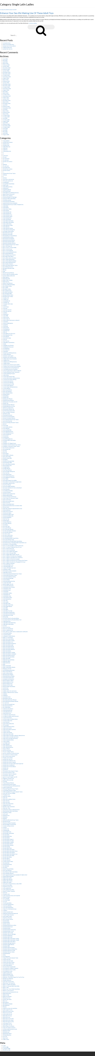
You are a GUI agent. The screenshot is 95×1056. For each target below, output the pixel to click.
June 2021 (5, 59)
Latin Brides (5, 591)
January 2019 (6, 82)
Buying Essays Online (8, 296)
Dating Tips (5, 403)
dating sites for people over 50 (10, 401)
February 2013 (6, 112)
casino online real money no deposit (11, 320)
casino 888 (5, 315)
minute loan (5, 688)
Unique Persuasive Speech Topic (10, 957)
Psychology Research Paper (9, 790)
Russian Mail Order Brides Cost (10, 854)
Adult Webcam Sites (7, 186)
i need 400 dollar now (8, 566)
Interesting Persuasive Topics (10, 575)
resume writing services (8, 826)
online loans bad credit (8, 734)
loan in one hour (6, 627)
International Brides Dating (9, 576)
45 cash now (6, 166)
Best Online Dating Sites (8, 259)
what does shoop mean (8, 981)
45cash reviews (6, 170)
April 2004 (5, 122)
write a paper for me (7, 1009)
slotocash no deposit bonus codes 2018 (12, 883)
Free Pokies (5, 479)
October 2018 (6, 87)
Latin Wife (5, 608)
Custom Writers (6, 388)
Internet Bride (6, 579)
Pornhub (5, 781)
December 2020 (6, 68)
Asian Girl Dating (7, 219)
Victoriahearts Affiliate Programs (10, 968)
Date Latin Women (7, 391)
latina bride (5, 616)
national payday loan (7, 710)
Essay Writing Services (8, 433)
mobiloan (5, 694)
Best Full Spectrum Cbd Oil (9, 255)
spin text (5, 892)
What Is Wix (6, 987)
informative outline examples (9, 570)
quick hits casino (7, 796)
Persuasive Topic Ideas (8, 775)
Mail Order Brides (7, 651)
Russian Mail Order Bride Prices (10, 851)
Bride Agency (6, 277)
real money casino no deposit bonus (11, 809)
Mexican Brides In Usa (8, 682)
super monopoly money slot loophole (11, 895)
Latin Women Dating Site (9, 612)
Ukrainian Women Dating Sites (10, 949)
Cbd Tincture (6, 341)
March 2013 (5, 111)
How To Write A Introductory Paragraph (12, 556)
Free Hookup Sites (7, 474)
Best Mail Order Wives (8, 256)
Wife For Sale (6, 995)
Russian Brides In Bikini (8, 842)
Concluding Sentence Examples (10, 369)
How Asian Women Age (8, 539)
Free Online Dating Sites (8, 476)
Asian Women (6, 226)
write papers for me (7, 1024)
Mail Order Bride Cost (8, 642)
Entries (5, 1047)
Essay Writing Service (8, 431)
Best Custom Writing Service (9, 252)
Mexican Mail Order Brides (9, 686)
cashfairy (5, 312)
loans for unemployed (8, 628)
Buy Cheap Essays (7, 290)
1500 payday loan (7, 151)
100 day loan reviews (8, 142)
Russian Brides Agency (8, 839)
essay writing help (7, 430)
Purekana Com (6, 794)
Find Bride (5, 459)
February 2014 (6, 106)
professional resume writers (9, 784)
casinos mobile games (8, 323)
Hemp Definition (7, 510)
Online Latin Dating (7, 732)
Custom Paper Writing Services (10, 387)
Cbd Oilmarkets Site (7, 335)
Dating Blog (5, 395)
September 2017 (7, 96)
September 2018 (7, 88)
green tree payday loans (8, 44)
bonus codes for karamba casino (10, 274)
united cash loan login (8, 960)
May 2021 (5, 60)
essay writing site (7, 434)
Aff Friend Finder (7, 191)
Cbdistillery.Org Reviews (8, 342)
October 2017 (6, 94)
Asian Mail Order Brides (8, 222)
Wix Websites (6, 1005)
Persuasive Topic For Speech (9, 774)
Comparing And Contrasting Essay (11, 367)
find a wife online (7, 456)
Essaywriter (5, 436)
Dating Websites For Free (9, 406)
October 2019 (6, 75)
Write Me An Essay (7, 1015)
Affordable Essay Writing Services (11, 192)
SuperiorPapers (6, 897)
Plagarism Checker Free (8, 778)
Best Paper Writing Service (9, 262)
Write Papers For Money (8, 1026)
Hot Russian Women (7, 532)
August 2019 (6, 78)
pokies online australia (8, 780)
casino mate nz (6, 318)
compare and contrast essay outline (11, 364)
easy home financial (7, 421)
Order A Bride (6, 741)
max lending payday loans (9, 670)
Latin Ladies (5, 602)
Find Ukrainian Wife (7, 462)
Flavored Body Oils (7, 465)
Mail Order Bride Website (9, 649)
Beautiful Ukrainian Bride (8, 241)
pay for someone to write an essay (11, 753)
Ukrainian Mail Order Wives (9, 941)
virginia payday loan (7, 47)
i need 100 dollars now (8, 565)
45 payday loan (6, 167)
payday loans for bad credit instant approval (13, 763)
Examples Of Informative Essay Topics (12, 444)
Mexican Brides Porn (7, 683)
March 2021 (5, 63)
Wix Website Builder (7, 1003)
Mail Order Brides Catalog (9, 652)
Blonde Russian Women (8, 272)
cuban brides (6, 375)
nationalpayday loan (7, 711)
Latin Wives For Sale (7, 610)
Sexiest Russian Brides (8, 869)
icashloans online (7, 569)
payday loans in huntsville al (9, 46)
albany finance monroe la (8, 194)
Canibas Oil (5, 299)
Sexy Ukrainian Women (8, 873)
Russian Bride (6, 834)
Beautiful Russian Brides (8, 238)
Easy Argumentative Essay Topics (11, 419)
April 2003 (5, 128)
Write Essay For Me (7, 1012)
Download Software (7, 415)
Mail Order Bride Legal (8, 645)
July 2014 (5, 105)
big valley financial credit (8, 268)
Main (4, 664)
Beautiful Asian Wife (7, 234)
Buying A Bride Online (8, 295)
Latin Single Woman (7, 606)
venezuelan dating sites (8, 963)
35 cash (5, 157)
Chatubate (5, 351)
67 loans (5, 177)
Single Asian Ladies (7, 877)
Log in (4, 1045)
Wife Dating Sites (7, 993)
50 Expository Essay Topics (9, 173)
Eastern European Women (9, 418)
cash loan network (7, 309)
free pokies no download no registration (12, 481)
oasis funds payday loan (8, 723)
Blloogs (4, 269)
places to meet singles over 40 (10, 777)
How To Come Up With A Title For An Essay (13, 545)
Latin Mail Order (6, 603)
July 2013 (5, 109)
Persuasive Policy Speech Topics (10, 771)
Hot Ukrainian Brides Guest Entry (10, 538)
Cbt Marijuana (6, 348)
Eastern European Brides (8, 416)
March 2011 (5, 113)
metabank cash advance (8, 679)
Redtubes (5, 817)
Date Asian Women (7, 390)
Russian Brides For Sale (8, 840)
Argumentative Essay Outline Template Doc (13, 204)
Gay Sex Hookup (7, 492)
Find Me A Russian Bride (8, 461)
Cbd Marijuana (6, 329)
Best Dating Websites (8, 253)
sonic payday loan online (8, 889)
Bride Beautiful (6, 278)
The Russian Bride (7, 903)
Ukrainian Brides (6, 928)
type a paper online (7, 916)
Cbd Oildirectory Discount (9, 333)
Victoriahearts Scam (7, 971)
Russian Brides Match (8, 843)
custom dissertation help (9, 376)
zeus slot (5, 1036)
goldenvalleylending (7, 495)
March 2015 (5, 102)
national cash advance (8, 708)
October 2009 (6, 116)
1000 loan (5, 148)
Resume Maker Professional (9, 824)
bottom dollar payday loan (9, 275)
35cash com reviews (7, 161)
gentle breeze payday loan (9, 493)
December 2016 (6, 100)
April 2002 (5, 133)
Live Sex (5, 625)
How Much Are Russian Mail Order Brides (12, 541)
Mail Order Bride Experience (9, 643)
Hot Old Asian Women (8, 529)
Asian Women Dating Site (9, 229)
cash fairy (5, 308)
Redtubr (5, 818)
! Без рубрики (6, 140)
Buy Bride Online (7, 289)
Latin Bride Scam (7, 590)
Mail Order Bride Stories (8, 648)
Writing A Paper (6, 1030)
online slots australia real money (10, 738)
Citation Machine (7, 354)
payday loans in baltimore (9, 765)
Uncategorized (6, 956)
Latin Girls (5, 600)
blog (4, 271)
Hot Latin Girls (6, 526)
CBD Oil (5, 332)
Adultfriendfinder (7, 189)
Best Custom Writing (8, 250)
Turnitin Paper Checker (8, 914)
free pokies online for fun (9, 483)
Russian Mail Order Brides (9, 852)
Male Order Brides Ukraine (9, 667)
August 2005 (6, 121)
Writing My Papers (7, 1033)
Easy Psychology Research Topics (11, 422)
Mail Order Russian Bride (8, 656)
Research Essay (6, 821)
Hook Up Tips (6, 519)
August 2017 (6, 97)
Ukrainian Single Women (8, 944)
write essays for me (7, 1014)
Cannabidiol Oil (6, 301)
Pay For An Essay (7, 750)
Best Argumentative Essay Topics (11, 244)
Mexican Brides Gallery (8, 680)
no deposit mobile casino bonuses (11, 716)
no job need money (7, 717)
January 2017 (6, 99)
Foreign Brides (6, 467)
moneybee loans (7, 43)
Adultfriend (5, 188)
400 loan (5, 164)
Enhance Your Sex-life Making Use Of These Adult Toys (27, 13)
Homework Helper (7, 513)
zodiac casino (6, 1039)
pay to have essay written (9, 756)
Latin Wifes (5, 609)
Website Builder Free (8, 974)
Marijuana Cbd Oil (7, 668)
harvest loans (6, 507)
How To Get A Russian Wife (9, 553)
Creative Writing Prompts (9, 373)
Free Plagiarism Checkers (9, 477)
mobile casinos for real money (10, 691)
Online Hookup (6, 731)
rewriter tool (6, 828)
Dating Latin (6, 397)
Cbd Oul (5, 339)
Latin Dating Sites (7, 599)
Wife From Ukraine (7, 996)
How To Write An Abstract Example (11, 559)
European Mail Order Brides (9, 440)
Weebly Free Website (8, 978)
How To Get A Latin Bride (9, 550)
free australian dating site (9, 471)
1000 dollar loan (6, 146)
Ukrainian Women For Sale (9, 950)
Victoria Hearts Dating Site (9, 966)
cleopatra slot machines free (9, 357)
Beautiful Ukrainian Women (9, 243)
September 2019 (7, 76)
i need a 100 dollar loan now (9, 567)
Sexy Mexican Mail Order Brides (10, 871)
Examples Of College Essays (9, 443)
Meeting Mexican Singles (9, 676)
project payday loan (7, 787)
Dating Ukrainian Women (8, 404)
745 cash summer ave (8, 180)
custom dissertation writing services (11, 378)
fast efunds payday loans (8, 447)
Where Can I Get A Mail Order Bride (11, 989)
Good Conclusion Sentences (9, 496)
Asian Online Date (7, 223)
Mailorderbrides (6, 662)
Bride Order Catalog (7, 280)
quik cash (5, 797)
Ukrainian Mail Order (7, 937)
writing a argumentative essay (10, 1029)
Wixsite (5, 1006)
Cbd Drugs (5, 326)
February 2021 (6, 65)
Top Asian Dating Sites (8, 904)
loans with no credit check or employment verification (15, 631)
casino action (6, 317)
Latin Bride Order (7, 588)
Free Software (6, 489)
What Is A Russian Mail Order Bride (11, 986)
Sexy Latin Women (7, 870)
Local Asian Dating (7, 633)
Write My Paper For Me (8, 1021)
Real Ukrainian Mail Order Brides (10, 811)
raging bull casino (7, 805)
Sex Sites (5, 867)
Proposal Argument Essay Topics (10, 788)
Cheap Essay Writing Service (9, 352)
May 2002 (5, 131)
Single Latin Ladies (7, 882)
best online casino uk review (9, 258)
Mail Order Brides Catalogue (9, 653)
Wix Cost (5, 1001)
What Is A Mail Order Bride (9, 984)
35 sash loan (6, 160)
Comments (6, 1048)
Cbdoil (4, 344)
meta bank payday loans (8, 677)
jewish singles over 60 (8, 584)
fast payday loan (6, 449)
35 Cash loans (6, 158)
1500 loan (5, 149)
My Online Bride (6, 707)
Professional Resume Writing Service (11, 785)
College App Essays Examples (10, 358)
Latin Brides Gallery (7, 593)
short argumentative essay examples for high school (15, 874)
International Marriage (8, 578)
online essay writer (7, 728)
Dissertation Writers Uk (8, 409)
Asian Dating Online (7, 216)
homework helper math (8, 514)
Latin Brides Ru (6, 594)
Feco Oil (5, 452)
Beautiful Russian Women (9, 240)
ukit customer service (8, 919)
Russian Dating (6, 846)
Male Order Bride (7, 665)
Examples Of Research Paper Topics (11, 446)
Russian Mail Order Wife (8, 855)
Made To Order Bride (8, 637)
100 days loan (6, 145)
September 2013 (7, 108)
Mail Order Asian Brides (8, 639)
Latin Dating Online (7, 597)
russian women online (8, 861)
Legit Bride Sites (7, 621)
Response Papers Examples (9, 823)
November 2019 (6, 73)
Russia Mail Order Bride (8, 833)
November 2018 (6, 85)
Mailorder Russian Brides (8, 659)
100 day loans (6, 143)
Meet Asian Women (7, 671)
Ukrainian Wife (6, 946)
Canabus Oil (6, 298)
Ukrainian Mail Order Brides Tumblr (11, 940)
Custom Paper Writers (8, 385)
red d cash (5, 814)
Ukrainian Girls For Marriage (9, 934)
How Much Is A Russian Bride (10, 544)
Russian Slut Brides (7, 857)
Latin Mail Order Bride (8, 605)
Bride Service (6, 281)
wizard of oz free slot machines (10, 1008)
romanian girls (6, 830)
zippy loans (5, 1038)
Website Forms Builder (8, 975)
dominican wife (6, 413)
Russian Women (6, 860)
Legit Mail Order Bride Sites (9, 622)
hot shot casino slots (8, 535)
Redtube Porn (6, 815)
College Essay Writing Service (10, 361)
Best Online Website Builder (9, 261)
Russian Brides (6, 837)
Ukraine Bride (6, 920)
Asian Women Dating (8, 228)
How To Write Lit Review (9, 563)
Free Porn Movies (7, 484)
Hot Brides (5, 524)
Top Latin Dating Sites (8, 907)
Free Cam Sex (6, 473)
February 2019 (6, 81)
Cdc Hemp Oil (6, 349)
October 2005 (6, 119)
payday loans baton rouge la (9, 762)
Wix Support (6, 1002)
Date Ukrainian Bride (7, 392)
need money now (7, 713)
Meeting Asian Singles (8, 674)
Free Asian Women (7, 470)
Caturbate (5, 324)
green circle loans (7, 499)
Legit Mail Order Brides (8, 624)
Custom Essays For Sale (8, 384)
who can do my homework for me (10, 992)
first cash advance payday (9, 464)
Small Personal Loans (8, 886)
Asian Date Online (7, 209)
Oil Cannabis (6, 725)
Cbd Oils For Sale (7, 338)
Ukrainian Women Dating (8, 947)
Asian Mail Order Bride (8, 220)
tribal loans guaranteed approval (10, 913)
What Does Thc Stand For (9, 983)
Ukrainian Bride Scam (8, 926)
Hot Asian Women (7, 523)
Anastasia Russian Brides (9, 201)
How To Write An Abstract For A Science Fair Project (15, 560)
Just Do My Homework (8, 585)
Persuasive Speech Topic (9, 772)
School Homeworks (7, 864)
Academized (6, 182)
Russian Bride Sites (7, 836)
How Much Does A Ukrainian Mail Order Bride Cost (14, 542)
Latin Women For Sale (8, 615)
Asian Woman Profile (8, 225)
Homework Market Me (8, 516)
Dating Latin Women (7, 398)
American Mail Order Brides (9, 198)
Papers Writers (6, 748)
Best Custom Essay (7, 249)
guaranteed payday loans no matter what (12, 505)
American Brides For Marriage (10, 197)
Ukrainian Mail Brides (8, 935)
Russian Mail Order (7, 848)
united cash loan (7, 959)
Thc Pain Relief (6, 900)
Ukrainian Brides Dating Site (9, 929)
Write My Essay (6, 1017)
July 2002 (5, 130)
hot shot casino (6, 533)
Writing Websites (7, 1035)
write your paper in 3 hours (9, 1027)
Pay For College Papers (8, 751)
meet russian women (8, 673)
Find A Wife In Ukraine (8, 455)
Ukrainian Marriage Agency (9, 943)
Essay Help (5, 425)
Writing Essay (6, 1032)
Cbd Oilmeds (6, 336)
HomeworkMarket (7, 517)
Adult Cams (5, 185)
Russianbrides (6, 863)
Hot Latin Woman (7, 527)
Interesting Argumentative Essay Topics (12, 573)
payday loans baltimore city (9, 760)
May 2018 (5, 91)
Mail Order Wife (6, 658)
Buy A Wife (5, 287)
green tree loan (6, 502)
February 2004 (6, 124)
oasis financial (6, 722)
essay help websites (7, 427)
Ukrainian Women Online (8, 952)
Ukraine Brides (6, 922)
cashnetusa (5, 314)
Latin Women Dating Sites (9, 613)
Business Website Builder (9, 284)
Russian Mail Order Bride (8, 849)
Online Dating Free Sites (8, 726)
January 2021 (6, 66)
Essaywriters (6, 437)
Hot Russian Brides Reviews (9, 530)
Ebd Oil (4, 424)
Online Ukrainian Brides (8, 740)
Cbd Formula (6, 327)
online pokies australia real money (10, 737)
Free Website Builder (8, 490)
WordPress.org (6, 1050)
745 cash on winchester (8, 179)
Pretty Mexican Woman (8, 783)
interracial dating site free (9, 581)
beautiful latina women (8, 237)
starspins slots (6, 894)
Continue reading (33, 23)
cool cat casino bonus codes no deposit (12, 370)
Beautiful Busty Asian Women (10, 235)
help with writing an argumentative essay (12, 508)
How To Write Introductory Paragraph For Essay (14, 562)
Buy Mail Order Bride (8, 292)
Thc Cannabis (6, 898)
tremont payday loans (8, 912)
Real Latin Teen (6, 808)
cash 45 (5, 305)
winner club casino (7, 999)
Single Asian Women (7, 879)
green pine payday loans (8, 501)
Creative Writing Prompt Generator (11, 372)
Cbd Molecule (6, 330)
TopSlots (5, 910)
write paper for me (7, 1023)
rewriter (5, 827)
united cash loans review (8, 962)
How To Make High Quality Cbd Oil (11, 554)
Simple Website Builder (8, 876)
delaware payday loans (8, 407)
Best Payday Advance (8, 263)
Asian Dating (6, 210)
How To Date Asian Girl (8, 548)
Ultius (4, 955)
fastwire (5, 450)
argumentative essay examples (10, 203)
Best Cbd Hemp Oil (7, 246)
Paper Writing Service (8, 747)
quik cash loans (6, 802)
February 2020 (6, 69)
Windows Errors (6, 998)
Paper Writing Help (7, 745)
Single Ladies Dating (7, 880)
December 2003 (6, 125)
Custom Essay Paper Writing (9, 379)
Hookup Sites (6, 520)
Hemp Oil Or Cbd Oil (7, 511)
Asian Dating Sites (7, 218)
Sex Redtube (6, 866)
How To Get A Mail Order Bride (10, 551)
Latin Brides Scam (7, 596)
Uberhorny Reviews (7, 917)
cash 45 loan (6, 306)
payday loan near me (7, 49)
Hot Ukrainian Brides (7, 536)
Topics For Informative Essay (9, 909)
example (5, 441)
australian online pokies (8, 231)
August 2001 (6, 134)
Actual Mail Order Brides (8, 183)
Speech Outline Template (9, 891)
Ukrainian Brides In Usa (8, 931)
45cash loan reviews (7, 169)
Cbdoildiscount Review (8, 345)
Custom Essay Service (8, 381)
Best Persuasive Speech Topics (10, 265)
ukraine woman (6, 923)
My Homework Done (7, 705)
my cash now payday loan (9, 704)
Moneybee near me (7, 698)
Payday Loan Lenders (8, 757)
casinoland (5, 321)
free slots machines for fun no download (12, 487)
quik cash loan (6, 800)
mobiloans (5, 695)
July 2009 (5, 118)
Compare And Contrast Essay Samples (12, 366)
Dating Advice (6, 394)
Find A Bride (6, 453)
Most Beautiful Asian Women (10, 699)
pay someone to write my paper (10, 754)
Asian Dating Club (7, 212)
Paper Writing (6, 744)
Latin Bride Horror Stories (9, 587)
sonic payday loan (7, 888)
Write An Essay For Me (8, 1011)
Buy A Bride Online (7, 286)
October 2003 (6, 127)
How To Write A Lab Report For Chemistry (13, 557)
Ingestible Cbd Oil (7, 572)
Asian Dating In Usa (7, 215)
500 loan (5, 175)
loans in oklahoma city (8, 630)
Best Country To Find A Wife (9, 247)
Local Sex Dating (7, 634)
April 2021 (5, 62)
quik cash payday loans (8, 803)
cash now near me (7, 311)
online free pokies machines (9, 729)
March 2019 (5, 79)
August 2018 (6, 90)
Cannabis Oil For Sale (8, 304)
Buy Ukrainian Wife (7, 293)
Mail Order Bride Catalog (8, 640)
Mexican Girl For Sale (8, 685)
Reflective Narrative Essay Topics (11, 820)
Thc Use (5, 901)
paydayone (5, 769)
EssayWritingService (8, 438)
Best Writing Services (8, 266)
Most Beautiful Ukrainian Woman (10, 701)
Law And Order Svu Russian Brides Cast (12, 619)
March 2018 (5, 93)
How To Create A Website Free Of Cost (12, 547)
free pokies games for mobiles (10, 480)
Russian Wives (6, 858)
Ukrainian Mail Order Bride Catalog (11, 938)
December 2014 (6, 103)
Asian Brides (6, 207)
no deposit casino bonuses (9, 714)
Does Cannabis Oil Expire (9, 412)
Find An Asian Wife (7, 458)
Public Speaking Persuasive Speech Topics (13, 791)
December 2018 (6, 84)
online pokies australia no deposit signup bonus (14, 735)
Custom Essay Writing (8, 382)
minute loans (6, 689)
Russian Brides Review (8, 845)
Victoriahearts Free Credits (9, 969)
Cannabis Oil (6, 302)
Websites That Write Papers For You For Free (13, 977)
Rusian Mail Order (7, 831)
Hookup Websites (7, 522)
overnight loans (6, 742)
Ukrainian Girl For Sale (8, 932)
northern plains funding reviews (10, 719)
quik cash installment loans (9, 799)
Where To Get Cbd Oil (8, 990)
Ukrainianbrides (6, 953)
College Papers (6, 363)
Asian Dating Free (7, 213)
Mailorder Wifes (6, 661)
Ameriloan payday (7, 200)
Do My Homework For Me (9, 410)
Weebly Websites (7, 980)
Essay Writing (6, 428)
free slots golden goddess (9, 486)
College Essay (6, 360)
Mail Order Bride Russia (8, 646)
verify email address (7, 965)
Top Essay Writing (7, 906)
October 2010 (6, 115)
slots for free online (7, 885)
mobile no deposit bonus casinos (10, 692)
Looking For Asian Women (9, 636)
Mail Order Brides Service (9, 655)
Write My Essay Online (8, 1020)
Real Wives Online (7, 812)
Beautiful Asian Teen (8, 232)
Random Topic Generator (9, 806)
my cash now (6, 702)
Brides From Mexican (8, 283)
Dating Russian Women (8, 400)
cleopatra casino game (8, 355)
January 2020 (6, 70)
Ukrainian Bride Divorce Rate (9, 925)
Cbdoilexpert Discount (8, 347)
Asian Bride (5, 206)
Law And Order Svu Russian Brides (11, 618)
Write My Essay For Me (8, 1018)
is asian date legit (7, 582)
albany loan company (7, 195)
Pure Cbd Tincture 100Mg (9, 793)
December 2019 (6, 72)
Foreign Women (6, 468)
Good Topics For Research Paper (10, 498)
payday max (5, 768)
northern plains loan (7, 720)
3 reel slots (5, 155)
